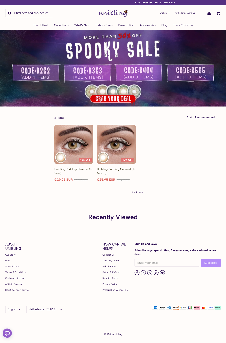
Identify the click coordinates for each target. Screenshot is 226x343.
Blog (7, 260)
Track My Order (110, 260)
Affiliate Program (14, 284)
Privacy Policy (109, 284)
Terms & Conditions (15, 272)
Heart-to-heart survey (17, 290)
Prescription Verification (115, 290)
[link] (61, 25)
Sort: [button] (201, 117)
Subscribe (210, 262)
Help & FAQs (109, 266)
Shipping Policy (110, 278)
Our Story (10, 254)
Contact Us (108, 254)
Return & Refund (111, 272)
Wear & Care (12, 266)
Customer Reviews (15, 278)
